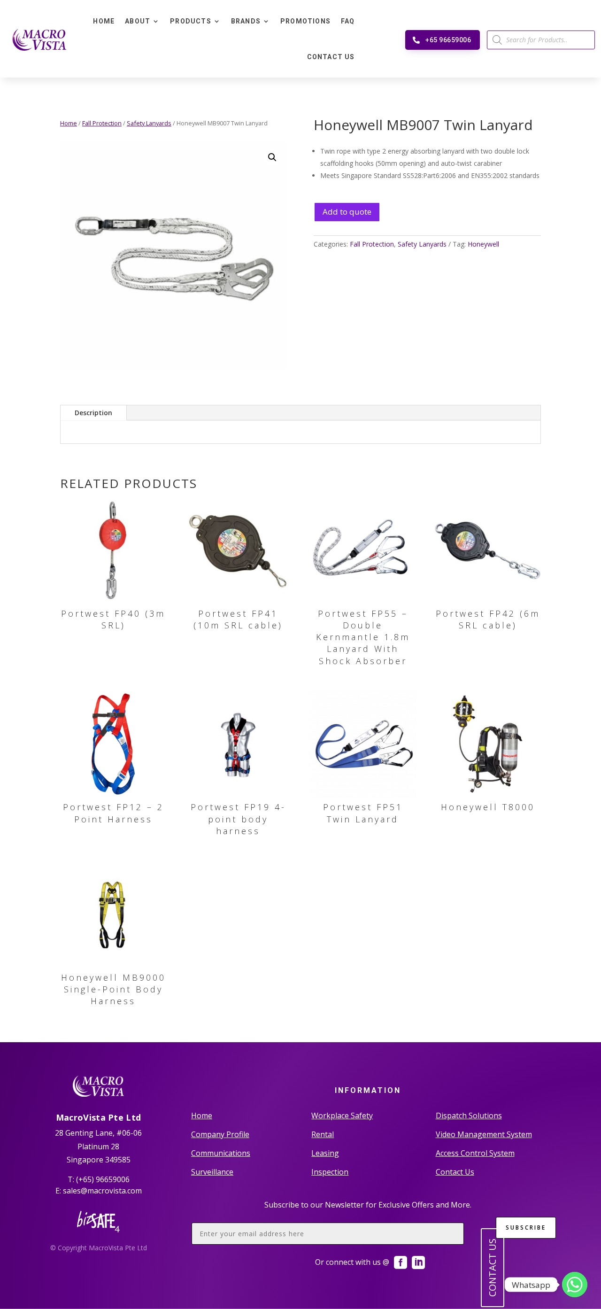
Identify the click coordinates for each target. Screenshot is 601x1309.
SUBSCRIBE (526, 1228)
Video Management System (484, 1134)
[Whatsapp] (574, 1284)
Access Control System (475, 1153)
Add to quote (347, 211)
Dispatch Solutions (469, 1115)
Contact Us (331, 57)
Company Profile (220, 1134)
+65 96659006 (448, 40)
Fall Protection (102, 123)
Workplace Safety (342, 1115)
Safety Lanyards (149, 123)
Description (93, 412)
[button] (272, 157)
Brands (246, 21)
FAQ (348, 21)
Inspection (329, 1172)
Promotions (305, 21)
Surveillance (212, 1172)
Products (190, 21)
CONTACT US (492, 1268)
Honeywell (483, 244)
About (137, 21)
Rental (322, 1134)
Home (104, 21)
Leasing (325, 1153)
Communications (220, 1153)
